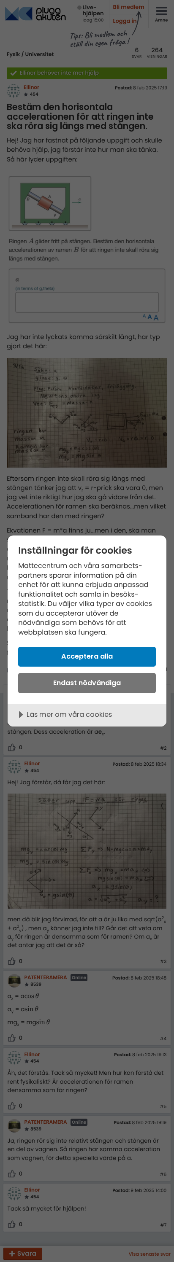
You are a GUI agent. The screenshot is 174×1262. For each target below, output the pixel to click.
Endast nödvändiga (87, 683)
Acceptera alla (87, 656)
